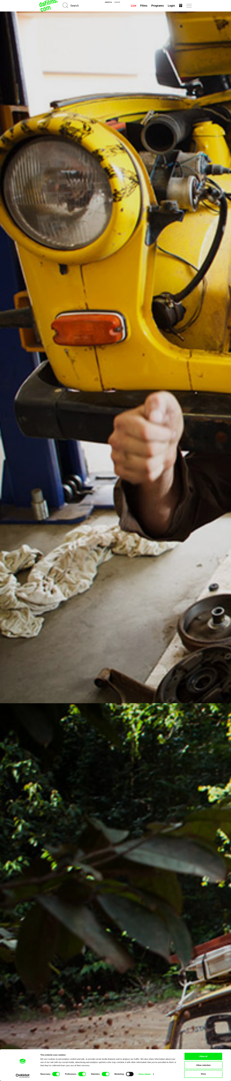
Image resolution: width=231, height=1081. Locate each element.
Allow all (203, 1056)
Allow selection (203, 1065)
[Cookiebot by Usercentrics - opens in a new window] (22, 1076)
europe (117, 2)
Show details (144, 1074)
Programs (157, 5)
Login (171, 5)
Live (133, 5)
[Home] (49, 5)
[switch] (82, 1074)
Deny (203, 1074)
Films (143, 5)
